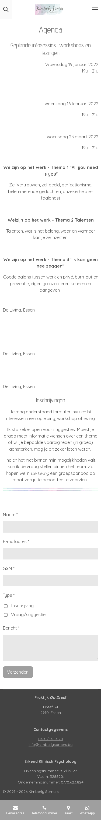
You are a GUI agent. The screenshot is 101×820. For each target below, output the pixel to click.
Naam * (10, 514)
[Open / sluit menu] (95, 9)
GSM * (9, 568)
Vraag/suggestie (28, 614)
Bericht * (11, 628)
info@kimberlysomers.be (50, 744)
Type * (9, 595)
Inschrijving (22, 605)
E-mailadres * (16, 541)
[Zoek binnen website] (6, 9)
